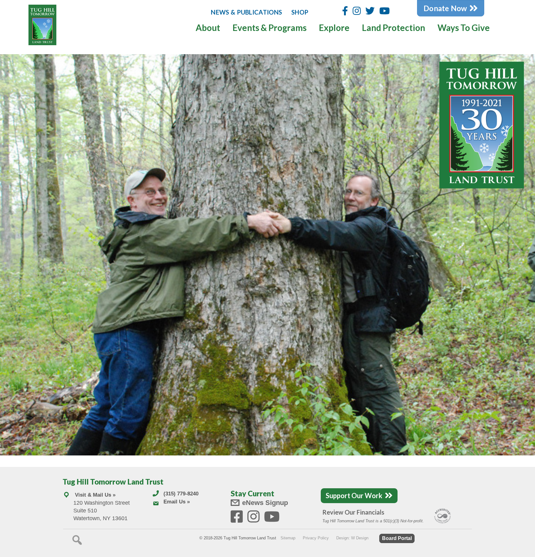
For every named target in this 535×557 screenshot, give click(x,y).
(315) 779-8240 (180, 494)
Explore (334, 27)
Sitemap (288, 538)
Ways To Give (463, 27)
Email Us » (176, 502)
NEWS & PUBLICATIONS (246, 12)
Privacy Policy (316, 538)
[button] (77, 540)
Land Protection (393, 27)
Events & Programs (270, 27)
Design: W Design (352, 538)
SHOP (299, 12)
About (208, 27)
